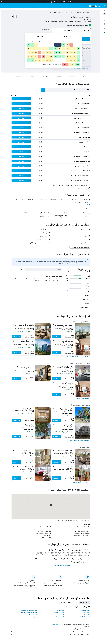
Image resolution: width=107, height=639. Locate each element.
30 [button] (67, 60)
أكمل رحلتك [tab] (62, 602)
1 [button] (71, 45)
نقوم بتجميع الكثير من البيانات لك (80, 631)
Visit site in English (42, 2)
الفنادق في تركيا (86, 612)
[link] (78, 356)
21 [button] (75, 56)
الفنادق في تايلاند (33, 617)
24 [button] (63, 56)
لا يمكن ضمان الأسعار (57, 624)
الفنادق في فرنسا (33, 614)
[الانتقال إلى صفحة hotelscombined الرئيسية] (95, 6)
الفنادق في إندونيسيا (59, 612)
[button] (1, 1)
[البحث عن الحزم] (104, 20)
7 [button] (39, 49)
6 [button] (78, 49)
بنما (81, 12)
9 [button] (67, 49)
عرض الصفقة (56, 336)
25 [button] (60, 56)
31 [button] (28, 60)
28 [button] (75, 60)
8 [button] (71, 49)
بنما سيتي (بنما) (64, 12)
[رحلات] (104, 28)
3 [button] (63, 45)
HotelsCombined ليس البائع (81, 629)
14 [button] (75, 52)
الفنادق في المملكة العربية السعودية (29, 610)
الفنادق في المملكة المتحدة (83, 617)
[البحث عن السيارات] (104, 17)
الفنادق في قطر (60, 610)
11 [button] (60, 49)
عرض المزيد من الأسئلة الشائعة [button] (62, 565)
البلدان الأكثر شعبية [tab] (84, 602)
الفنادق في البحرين (85, 614)
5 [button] (47, 49)
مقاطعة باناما (74, 12)
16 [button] (67, 52)
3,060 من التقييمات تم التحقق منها (76, 25)
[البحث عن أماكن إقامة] (104, 14)
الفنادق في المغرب (85, 610)
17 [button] (63, 52)
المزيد (88, 204)
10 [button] (63, 49)
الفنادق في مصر (60, 614)
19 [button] (56, 52)
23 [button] (67, 56)
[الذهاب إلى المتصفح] (104, 23)
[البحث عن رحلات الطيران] (104, 10)
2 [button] (67, 45)
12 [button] (56, 49)
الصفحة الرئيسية (87, 12)
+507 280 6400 (86, 23)
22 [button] (71, 56)
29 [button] (71, 60)
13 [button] (78, 52)
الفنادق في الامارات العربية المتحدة (29, 612)
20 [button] (78, 56)
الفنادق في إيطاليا (60, 617)
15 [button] (71, 52)
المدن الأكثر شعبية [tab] (72, 602)
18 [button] (60, 52)
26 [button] (56, 56)
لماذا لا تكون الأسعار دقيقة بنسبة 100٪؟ (79, 634)
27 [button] (78, 60)
